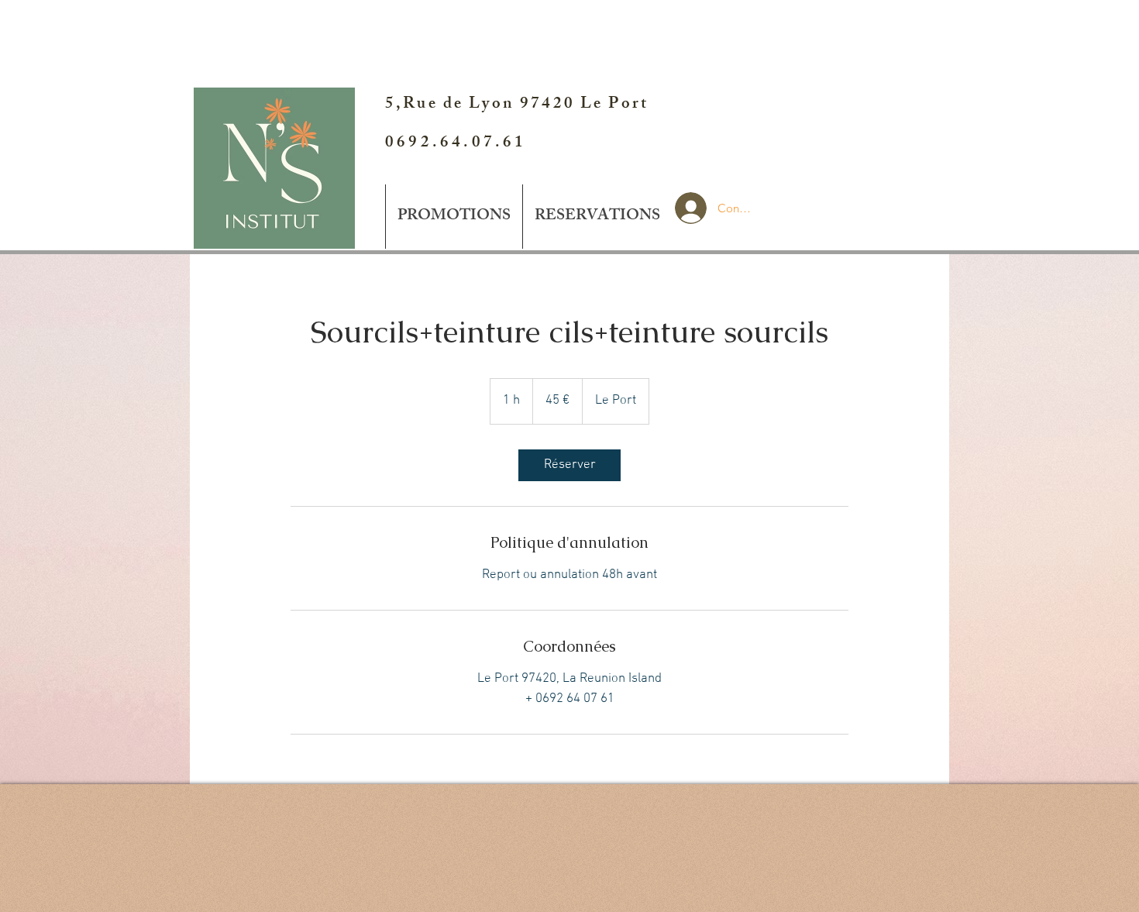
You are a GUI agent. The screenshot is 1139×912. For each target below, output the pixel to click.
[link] (569, 465)
